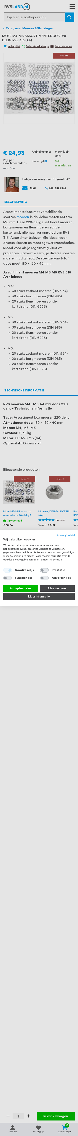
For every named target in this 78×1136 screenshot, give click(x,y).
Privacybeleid (66, 535)
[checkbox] (44, 570)
